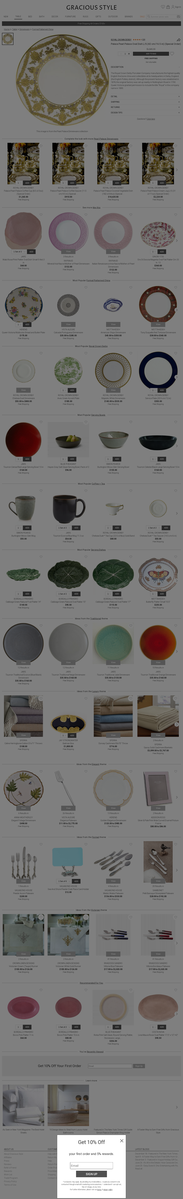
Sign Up (91, 1174)
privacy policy (108, 1190)
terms (99, 1190)
